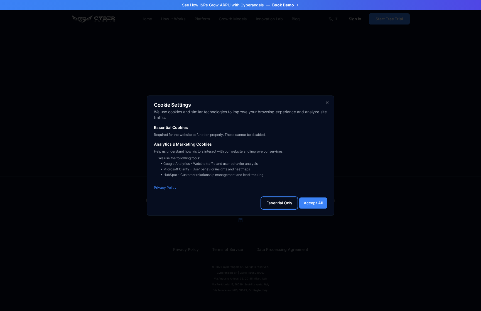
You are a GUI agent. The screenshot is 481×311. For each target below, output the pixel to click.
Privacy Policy (165, 187)
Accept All (313, 202)
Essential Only (279, 202)
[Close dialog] (327, 102)
